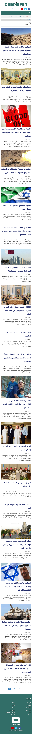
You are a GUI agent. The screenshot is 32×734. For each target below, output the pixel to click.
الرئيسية (27, 13)
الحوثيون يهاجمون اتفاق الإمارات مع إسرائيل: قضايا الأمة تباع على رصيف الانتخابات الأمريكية (18, 586)
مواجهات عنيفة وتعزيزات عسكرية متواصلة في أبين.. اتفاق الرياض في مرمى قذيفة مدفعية (16, 625)
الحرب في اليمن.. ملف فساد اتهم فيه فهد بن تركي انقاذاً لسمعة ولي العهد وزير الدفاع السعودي (16, 231)
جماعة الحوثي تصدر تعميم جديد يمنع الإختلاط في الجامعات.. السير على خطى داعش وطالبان (17, 544)
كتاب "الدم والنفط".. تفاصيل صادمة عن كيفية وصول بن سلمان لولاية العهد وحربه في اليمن (16, 132)
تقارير (29, 712)
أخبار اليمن (28, 707)
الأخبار (24, 19)
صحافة (29, 715)
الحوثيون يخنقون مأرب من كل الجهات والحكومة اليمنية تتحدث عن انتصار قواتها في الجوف (17, 50)
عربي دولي (28, 710)
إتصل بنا (13, 715)
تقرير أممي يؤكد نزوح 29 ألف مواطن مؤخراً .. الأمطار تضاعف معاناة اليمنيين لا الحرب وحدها (16, 668)
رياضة (13, 703)
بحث (13, 8)
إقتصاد (13, 705)
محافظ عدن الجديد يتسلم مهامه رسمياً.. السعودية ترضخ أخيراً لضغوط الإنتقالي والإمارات (17, 358)
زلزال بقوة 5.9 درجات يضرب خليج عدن (16, 16)
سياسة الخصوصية (10, 712)
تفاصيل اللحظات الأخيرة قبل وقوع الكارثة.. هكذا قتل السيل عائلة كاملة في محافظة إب (17, 404)
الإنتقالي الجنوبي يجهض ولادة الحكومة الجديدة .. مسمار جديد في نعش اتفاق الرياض (17, 310)
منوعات (13, 707)
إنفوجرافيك (12, 710)
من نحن (29, 705)
